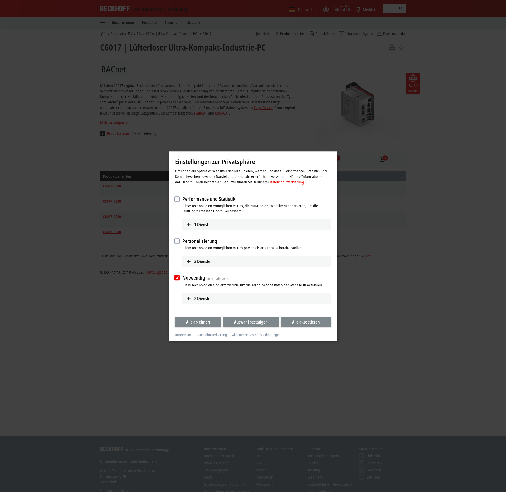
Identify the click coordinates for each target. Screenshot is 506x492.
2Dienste (202, 298)
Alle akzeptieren (306, 322)
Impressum (183, 334)
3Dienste (202, 261)
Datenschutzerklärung (211, 334)
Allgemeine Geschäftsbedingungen (256, 334)
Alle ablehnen (198, 322)
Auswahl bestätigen (251, 322)
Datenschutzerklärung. (287, 182)
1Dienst (201, 224)
